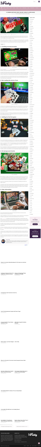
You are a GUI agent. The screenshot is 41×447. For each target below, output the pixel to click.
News (31, 160)
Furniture (32, 85)
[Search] (39, 1)
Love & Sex (32, 137)
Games (31, 90)
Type (31, 205)
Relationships (32, 174)
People (31, 163)
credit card (3, 228)
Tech (31, 191)
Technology (32, 193)
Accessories (32, 19)
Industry (32, 125)
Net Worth (32, 158)
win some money (4, 218)
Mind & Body (32, 146)
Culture (31, 64)
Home (31, 118)
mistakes (4, 424)
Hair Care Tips (32, 104)
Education (32, 71)
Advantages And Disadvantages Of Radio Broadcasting (7, 426)
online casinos (8, 69)
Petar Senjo (2, 34)
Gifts (31, 94)
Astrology (32, 26)
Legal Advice (32, 132)
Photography (32, 167)
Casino (9, 34)
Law (31, 130)
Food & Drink (32, 83)
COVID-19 (32, 59)
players (11, 424)
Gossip (31, 97)
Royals (31, 177)
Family (31, 76)
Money (6, 424)
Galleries (32, 87)
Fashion (32, 78)
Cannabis (32, 40)
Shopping (32, 181)
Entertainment (32, 73)
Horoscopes (32, 120)
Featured (32, 80)
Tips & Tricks (32, 198)
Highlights (32, 113)
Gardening (32, 92)
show (3, 44)
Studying (32, 186)
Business (32, 36)
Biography (32, 33)
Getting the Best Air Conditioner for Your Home (22, 426)
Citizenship (32, 50)
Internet (32, 127)
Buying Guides (32, 38)
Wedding (32, 214)
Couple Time (32, 57)
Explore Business (35, 236)
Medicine (32, 144)
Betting (31, 31)
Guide (31, 99)
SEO (31, 179)
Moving (31, 153)
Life (31, 134)
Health (31, 111)
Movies (31, 151)
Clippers (32, 52)
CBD (31, 45)
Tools (31, 200)
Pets (31, 165)
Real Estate (32, 170)
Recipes (32, 172)
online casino (8, 424)
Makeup (32, 141)
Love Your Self (32, 139)
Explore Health (35, 224)
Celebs (31, 47)
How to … (32, 123)
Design (31, 66)
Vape (31, 207)
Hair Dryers (32, 106)
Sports (31, 184)
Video (31, 210)
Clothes (32, 54)
